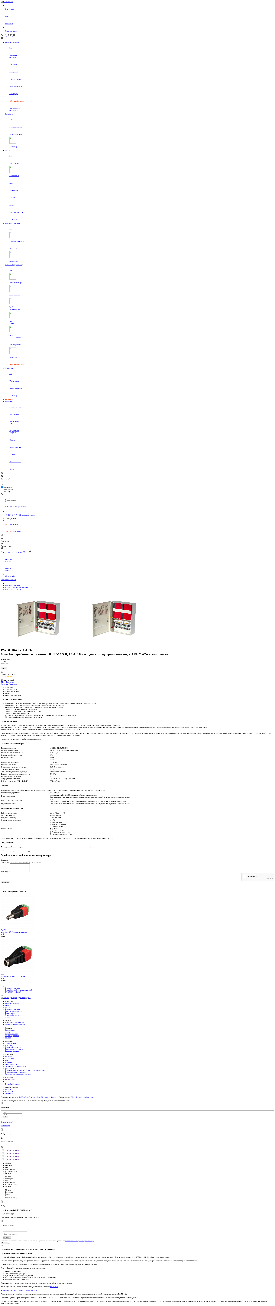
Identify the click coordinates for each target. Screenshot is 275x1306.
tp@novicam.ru (89, 1097)
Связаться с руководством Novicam (18, 1074)
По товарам (7, 487)
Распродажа (10, 399)
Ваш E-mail (21, 862)
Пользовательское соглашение (16, 1072)
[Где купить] (2, 536)
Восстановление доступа (14, 1049)
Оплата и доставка (12, 1036)
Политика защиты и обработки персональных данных (25, 1070)
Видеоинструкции (12, 1051)
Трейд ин (8, 1032)
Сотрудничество (11, 1064)
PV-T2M (14, 975)
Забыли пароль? (7, 1122)
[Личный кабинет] (2, 549)
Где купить (9, 1062)
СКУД (7, 150)
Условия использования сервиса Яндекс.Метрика (19, 1290)
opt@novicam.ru (50, 1097)
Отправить (5, 882)
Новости (8, 1060)
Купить (4, 668)
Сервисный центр (11, 1034)
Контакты (8, 1056)
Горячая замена (10, 1030)
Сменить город (6, 546)
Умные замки (10, 368)
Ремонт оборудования (13, 1047)
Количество (5, 664)
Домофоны (9, 114)
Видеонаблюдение (12, 42)
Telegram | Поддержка (9, 684)
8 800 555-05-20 (37, 1097)
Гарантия (8, 1045)
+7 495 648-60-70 (24, 1097)
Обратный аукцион (12, 1015)
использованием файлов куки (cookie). (79, 1241)
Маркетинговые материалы (15, 1024)
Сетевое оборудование (13, 265)
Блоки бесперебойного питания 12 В (18, 587)
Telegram (79, 1097)
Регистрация (5, 1126)
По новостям (8, 489)
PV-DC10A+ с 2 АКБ (13, 589)
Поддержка (9, 401)
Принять (4, 1243)
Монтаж (8, 1038)
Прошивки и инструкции (14, 1022)
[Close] (2, 1103)
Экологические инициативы (15, 1066)
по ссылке (54, 1287)
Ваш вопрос (5, 871)
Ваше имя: (4, 860)
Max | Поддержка (7, 682)
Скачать (92, 847)
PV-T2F (14, 931)
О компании (9, 1058)
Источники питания (12, 223)
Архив (7, 1017)
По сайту (6, 491)
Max (72, 1097)
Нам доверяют (10, 1068)
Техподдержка (10, 1043)
